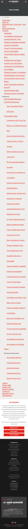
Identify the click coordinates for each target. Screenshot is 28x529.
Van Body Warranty (13, 368)
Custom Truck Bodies (11, 45)
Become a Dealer (8, 389)
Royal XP (7, 87)
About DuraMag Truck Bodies (14, 444)
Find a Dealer (14, 452)
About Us (5, 22)
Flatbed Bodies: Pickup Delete (14, 75)
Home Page (6, 20)
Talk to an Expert (14, 434)
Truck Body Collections (14, 468)
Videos (6, 349)
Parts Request (7, 395)
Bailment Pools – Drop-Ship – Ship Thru (14, 25)
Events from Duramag (11, 102)
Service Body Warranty (14, 358)
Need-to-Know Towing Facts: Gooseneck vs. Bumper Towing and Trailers (16, 198)
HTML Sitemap (14, 526)
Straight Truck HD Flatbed (13, 63)
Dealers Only (6, 387)
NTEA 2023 (10, 111)
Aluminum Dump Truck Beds (14, 93)
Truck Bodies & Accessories (13, 36)
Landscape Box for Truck (12, 39)
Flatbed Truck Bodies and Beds (14, 42)
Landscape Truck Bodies (14, 462)
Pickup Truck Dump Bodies (13, 48)
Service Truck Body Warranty (14, 449)
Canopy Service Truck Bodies (14, 476)
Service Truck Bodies (11, 51)
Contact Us (6, 391)
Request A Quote (8, 393)
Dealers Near (6, 385)
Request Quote (14, 428)
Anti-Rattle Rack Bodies (14, 474)
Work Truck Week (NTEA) (15, 106)
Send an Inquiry (14, 489)
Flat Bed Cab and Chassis (12, 60)
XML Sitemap (20, 526)
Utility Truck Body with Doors (14, 84)
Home (2, 17)
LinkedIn (15, 523)
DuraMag (14, 1)
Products (5, 31)
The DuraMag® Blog (10, 116)
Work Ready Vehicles (14, 478)
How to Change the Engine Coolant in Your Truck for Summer (16, 141)
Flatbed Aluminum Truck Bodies (14, 464)
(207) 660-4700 (15, 486)
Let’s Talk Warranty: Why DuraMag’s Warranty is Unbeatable (15, 256)
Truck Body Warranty (14, 363)
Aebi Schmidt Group (13, 524)
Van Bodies (8, 33)
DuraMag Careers (14, 455)
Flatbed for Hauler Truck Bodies (15, 72)
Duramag (5, 509)
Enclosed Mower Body (11, 90)
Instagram (13, 523)
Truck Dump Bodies (14, 467)
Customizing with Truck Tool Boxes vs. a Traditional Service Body (17, 125)
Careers (5, 383)
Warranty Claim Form (14, 378)
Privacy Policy (8, 526)
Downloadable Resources (12, 99)
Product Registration (14, 373)
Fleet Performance (8, 28)
